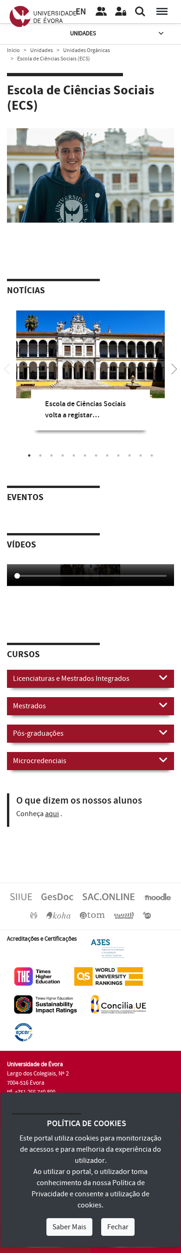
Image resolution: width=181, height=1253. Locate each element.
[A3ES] (107, 948)
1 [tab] (83, 195)
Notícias (26, 291)
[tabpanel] (90, 176)
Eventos (25, 498)
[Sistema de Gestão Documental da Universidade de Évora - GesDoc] (57, 896)
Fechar (118, 1227)
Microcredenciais (39, 760)
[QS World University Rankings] (108, 976)
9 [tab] (118, 455)
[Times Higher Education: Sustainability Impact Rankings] (45, 1004)
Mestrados (29, 706)
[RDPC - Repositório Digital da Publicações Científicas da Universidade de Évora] (33, 915)
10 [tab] (129, 455)
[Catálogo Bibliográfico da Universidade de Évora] (58, 915)
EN (81, 12)
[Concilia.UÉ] (118, 1004)
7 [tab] (96, 455)
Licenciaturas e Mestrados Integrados (71, 678)
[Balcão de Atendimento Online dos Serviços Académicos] (109, 896)
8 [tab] (107, 455)
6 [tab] (85, 455)
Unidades (83, 33)
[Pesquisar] (140, 11)
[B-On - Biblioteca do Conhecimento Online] (147, 915)
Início (13, 50)
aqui (52, 813)
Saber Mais (69, 1227)
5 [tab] (73, 455)
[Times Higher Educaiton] (37, 976)
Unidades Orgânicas (86, 50)
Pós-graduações (38, 733)
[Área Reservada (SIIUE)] (121, 11)
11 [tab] (140, 455)
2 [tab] (97, 195)
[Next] (174, 368)
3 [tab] (51, 455)
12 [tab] (151, 455)
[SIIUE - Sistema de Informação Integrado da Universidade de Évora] (21, 896)
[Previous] (7, 368)
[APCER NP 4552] (23, 1032)
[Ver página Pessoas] (101, 11)
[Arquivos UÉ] (92, 915)
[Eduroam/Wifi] (124, 915)
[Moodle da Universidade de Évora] (157, 896)
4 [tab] (62, 455)
